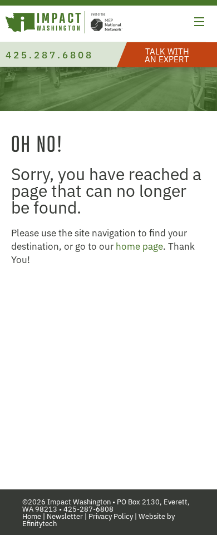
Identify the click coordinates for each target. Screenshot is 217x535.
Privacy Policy (110, 516)
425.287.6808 (49, 54)
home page (139, 245)
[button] (199, 23)
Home (31, 516)
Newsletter (65, 516)
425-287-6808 (88, 508)
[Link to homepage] (64, 23)
